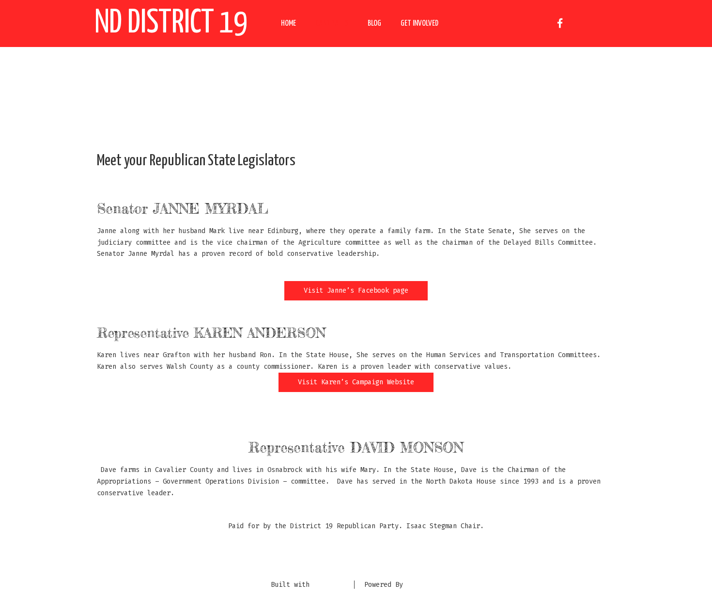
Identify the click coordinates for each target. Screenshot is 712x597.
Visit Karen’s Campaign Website (356, 382)
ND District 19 (171, 23)
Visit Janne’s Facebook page (356, 290)
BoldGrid (328, 585)
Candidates (331, 23)
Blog (374, 23)
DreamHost (424, 585)
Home (288, 23)
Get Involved (419, 23)
